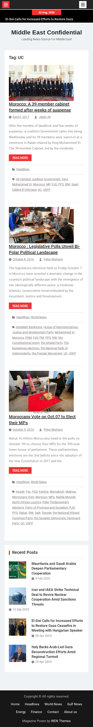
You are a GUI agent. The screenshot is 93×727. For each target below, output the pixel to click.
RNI (67, 184)
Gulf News (74, 704)
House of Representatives (60, 327)
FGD (34, 491)
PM (41, 337)
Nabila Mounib (65, 497)
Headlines (22, 169)
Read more (20, 157)
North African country (26, 502)
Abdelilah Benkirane (29, 327)
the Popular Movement (47, 353)
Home (15, 704)
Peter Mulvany (53, 259)
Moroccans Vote (23, 497)
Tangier (46, 512)
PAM (28, 337)
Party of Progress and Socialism (46, 507)
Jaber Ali (45, 117)
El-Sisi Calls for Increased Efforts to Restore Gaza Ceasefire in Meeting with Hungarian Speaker (57, 625)
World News (39, 317)
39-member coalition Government (38, 179)
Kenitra (43, 491)
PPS (61, 184)
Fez (28, 491)
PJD (54, 184)
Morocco (39, 184)
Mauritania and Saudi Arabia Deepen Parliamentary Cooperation (54, 568)
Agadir (20, 491)
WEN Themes (61, 721)
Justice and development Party (32, 332)
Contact (53, 712)
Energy (21, 712)
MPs (52, 497)
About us (70, 712)
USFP (46, 189)
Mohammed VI (64, 332)
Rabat (23, 512)
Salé (37, 512)
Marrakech (57, 491)
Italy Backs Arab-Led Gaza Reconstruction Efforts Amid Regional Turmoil (53, 652)
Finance (36, 712)
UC (40, 189)
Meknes (71, 491)
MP (48, 184)
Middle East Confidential (46, 32)
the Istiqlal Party (52, 343)
